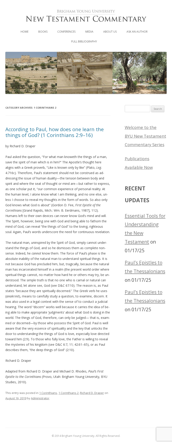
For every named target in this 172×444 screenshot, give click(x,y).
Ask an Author (137, 32)
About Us (110, 32)
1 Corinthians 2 (68, 393)
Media (89, 32)
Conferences (66, 32)
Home (24, 32)
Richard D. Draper (92, 393)
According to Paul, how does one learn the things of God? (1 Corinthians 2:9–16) (54, 132)
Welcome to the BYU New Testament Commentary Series (145, 135)
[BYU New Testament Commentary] (86, 25)
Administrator (40, 398)
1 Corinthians (48, 393)
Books (42, 32)
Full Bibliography (84, 41)
